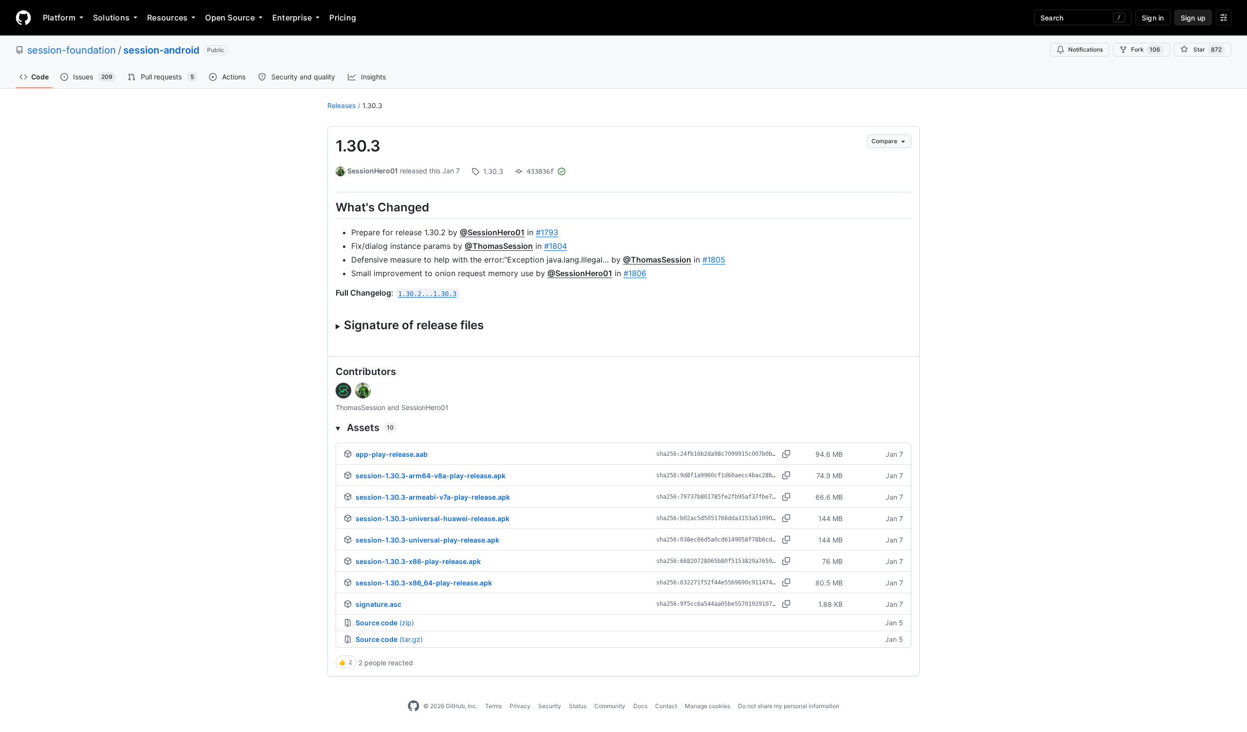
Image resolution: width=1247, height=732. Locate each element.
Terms (493, 706)
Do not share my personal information (788, 706)
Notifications (1085, 49)
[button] (623, 427)
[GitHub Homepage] (413, 706)
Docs (640, 706)
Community (609, 706)
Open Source (230, 17)
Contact (666, 706)
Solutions (111, 17)
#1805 (713, 259)
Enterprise (292, 17)
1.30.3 (372, 105)
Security (549, 706)
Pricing (342, 17)
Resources (167, 17)
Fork (1145, 49)
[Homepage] (23, 17)
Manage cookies (707, 706)
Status (577, 706)
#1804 (555, 246)
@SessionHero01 (492, 232)
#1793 (547, 232)
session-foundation (71, 50)
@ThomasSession (499, 246)
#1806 (635, 273)
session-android (161, 50)
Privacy (520, 706)
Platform (59, 17)
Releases (341, 105)
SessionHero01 (372, 171)
